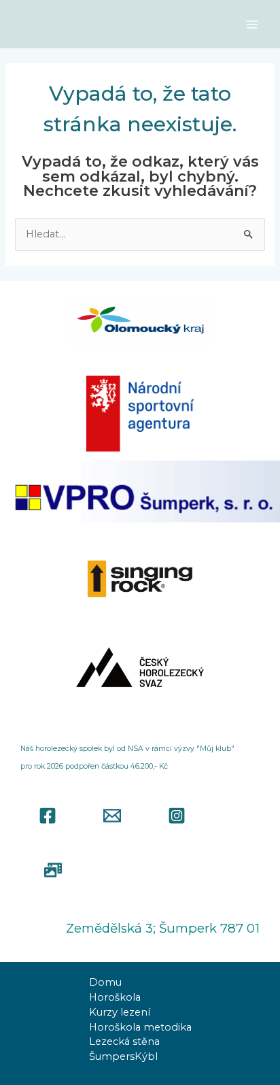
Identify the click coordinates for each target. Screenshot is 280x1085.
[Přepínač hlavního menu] (252, 24)
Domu (105, 982)
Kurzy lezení (119, 1012)
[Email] (112, 815)
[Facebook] (47, 815)
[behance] (53, 870)
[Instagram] (177, 815)
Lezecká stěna (124, 1041)
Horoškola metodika (140, 1027)
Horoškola (115, 997)
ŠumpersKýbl (123, 1056)
